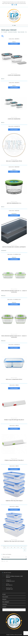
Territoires (4, 604)
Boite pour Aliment (14, 73)
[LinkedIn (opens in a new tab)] (16, 4)
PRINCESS (14, 257)
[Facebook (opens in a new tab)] (12, 4)
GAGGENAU (14, 213)
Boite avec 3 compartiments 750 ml (14, 161)
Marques (4, 599)
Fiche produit (14, 43)
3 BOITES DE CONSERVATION (14, 119)
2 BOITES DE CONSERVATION (14, 75)
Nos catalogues (5, 601)
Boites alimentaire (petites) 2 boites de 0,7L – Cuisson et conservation (14, 336)
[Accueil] (1, 32)
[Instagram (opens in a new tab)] (14, 4)
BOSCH (14, 41)
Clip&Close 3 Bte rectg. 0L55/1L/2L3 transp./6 (14, 541)
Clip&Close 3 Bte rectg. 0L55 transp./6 (14, 500)
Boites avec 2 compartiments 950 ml (14, 379)
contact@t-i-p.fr (9, 589)
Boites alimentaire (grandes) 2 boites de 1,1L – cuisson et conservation (14, 291)
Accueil (4, 594)
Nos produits (5, 596)
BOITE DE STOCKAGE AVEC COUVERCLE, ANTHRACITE (14, 247)
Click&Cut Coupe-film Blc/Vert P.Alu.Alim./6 (14, 460)
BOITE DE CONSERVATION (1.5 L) (14, 203)
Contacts (4, 606)
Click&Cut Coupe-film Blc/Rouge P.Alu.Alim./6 (14, 419)
